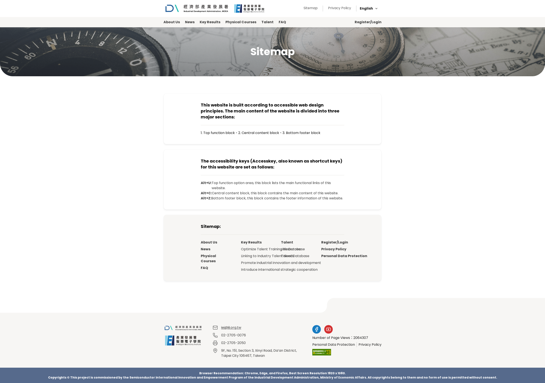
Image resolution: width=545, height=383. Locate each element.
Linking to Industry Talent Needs (252, 255)
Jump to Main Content (27, 8)
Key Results (210, 22)
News (190, 22)
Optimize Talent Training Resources (252, 249)
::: (297, 8)
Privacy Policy (339, 8)
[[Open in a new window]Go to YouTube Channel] (328, 329)
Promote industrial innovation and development (252, 262)
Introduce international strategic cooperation (252, 269)
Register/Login (368, 22)
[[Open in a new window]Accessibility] (321, 352)
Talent (267, 22)
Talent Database (292, 255)
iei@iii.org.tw (231, 327)
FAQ (282, 22)
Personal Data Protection (332, 255)
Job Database (292, 249)
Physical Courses (240, 22)
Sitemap (311, 8)
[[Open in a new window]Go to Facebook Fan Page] (316, 329)
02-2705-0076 (233, 335)
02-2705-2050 (233, 342)
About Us (172, 22)
